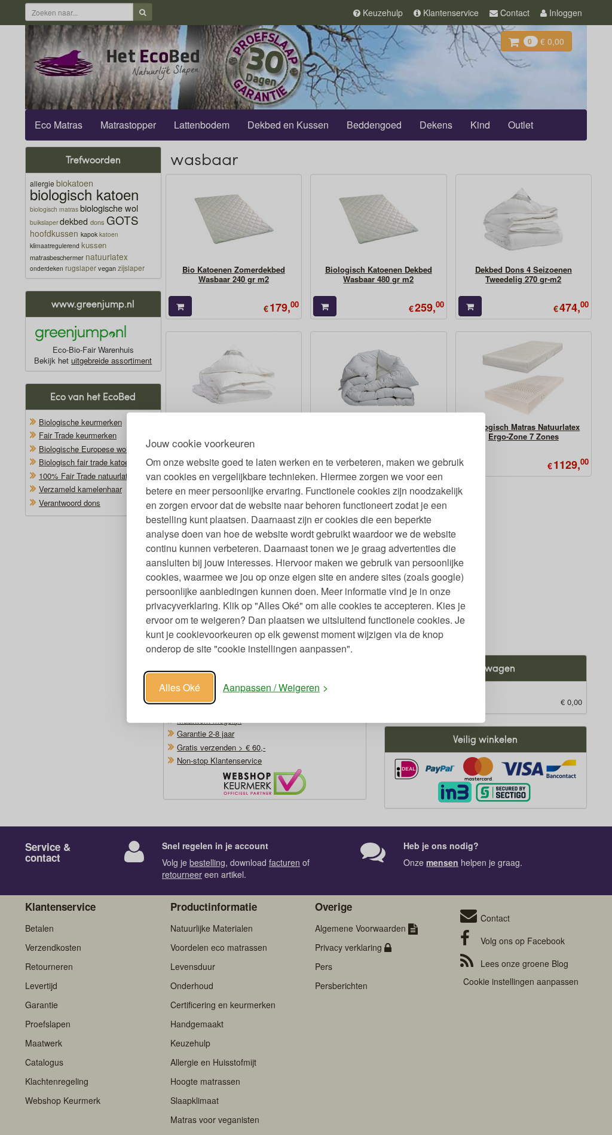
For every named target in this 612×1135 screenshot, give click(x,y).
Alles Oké (179, 687)
